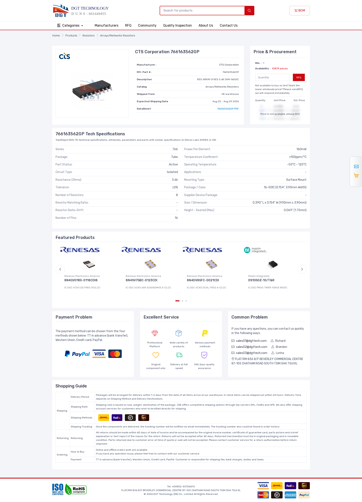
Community (147, 25)
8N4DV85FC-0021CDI (203, 280)
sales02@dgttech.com (251, 347)
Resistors (89, 35)
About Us (206, 25)
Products (71, 35)
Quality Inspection (177, 25)
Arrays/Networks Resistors (117, 35)
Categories (71, 25)
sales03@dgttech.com (251, 353)
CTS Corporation (229, 64)
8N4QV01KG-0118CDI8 (81, 280)
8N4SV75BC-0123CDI (141, 280)
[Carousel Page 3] (186, 300)
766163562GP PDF (228, 108)
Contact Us (229, 25)
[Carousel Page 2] (182, 300)
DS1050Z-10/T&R (261, 280)
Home (56, 35)
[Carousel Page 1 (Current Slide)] (177, 300)
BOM (301, 10)
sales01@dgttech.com (251, 341)
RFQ (128, 25)
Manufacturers (106, 25)
